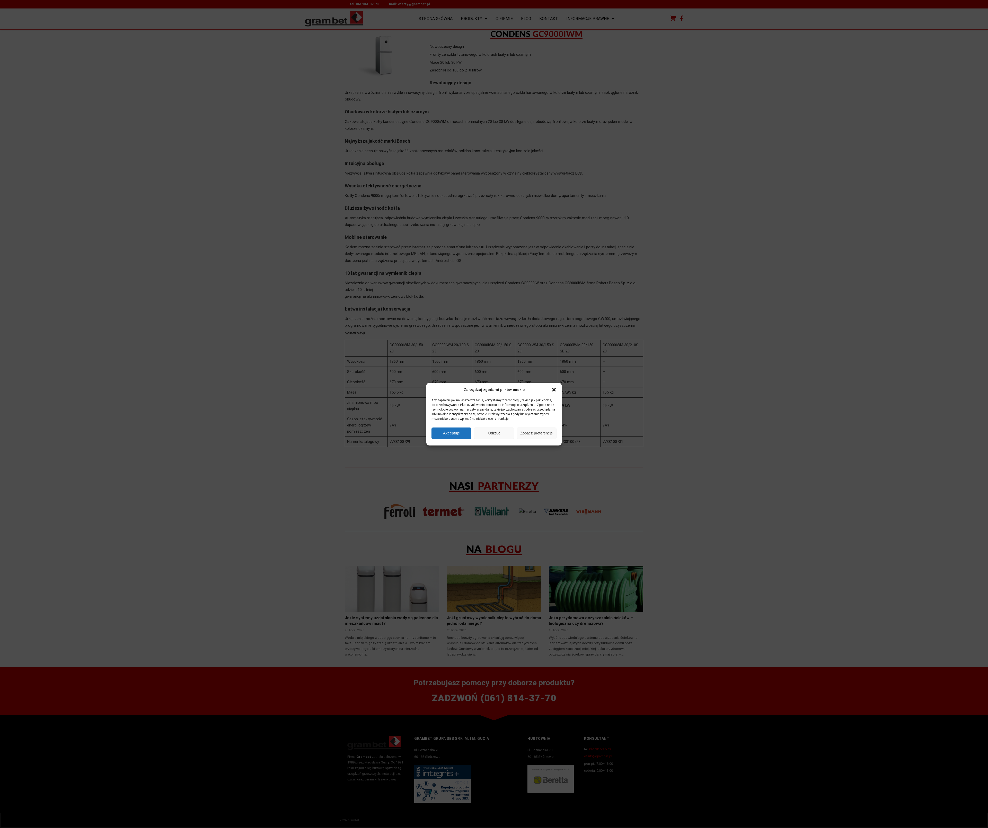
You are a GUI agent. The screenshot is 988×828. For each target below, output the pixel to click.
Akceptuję (451, 433)
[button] (554, 389)
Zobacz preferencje (536, 433)
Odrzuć (494, 433)
